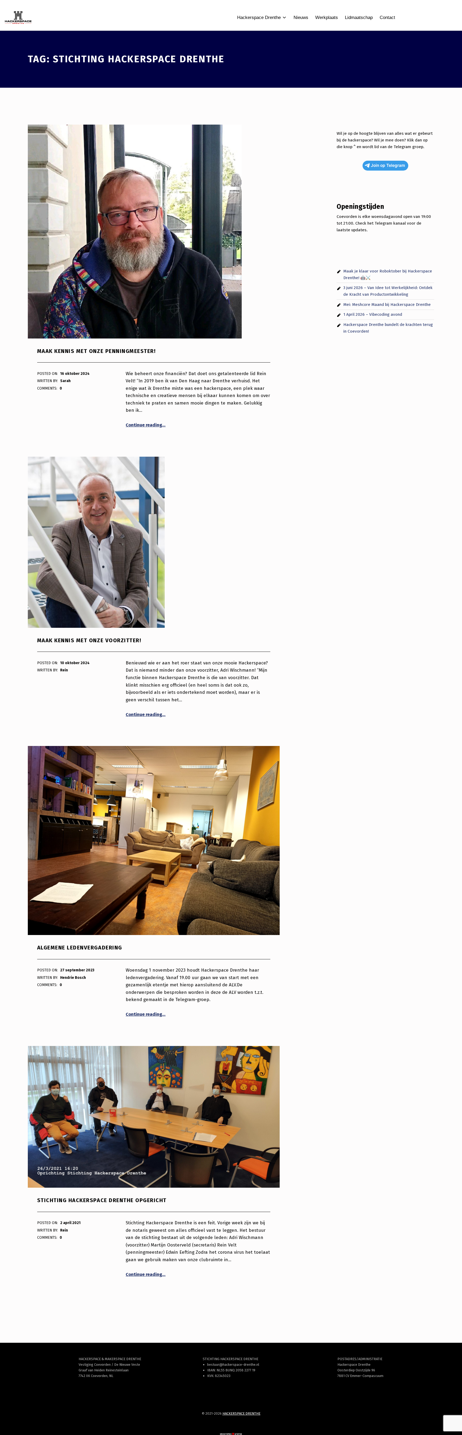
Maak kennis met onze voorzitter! (89, 640)
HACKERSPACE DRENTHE (241, 1413)
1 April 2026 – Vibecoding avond (372, 314)
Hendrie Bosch (73, 977)
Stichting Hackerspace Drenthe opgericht (102, 1200)
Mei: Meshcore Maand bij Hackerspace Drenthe (387, 304)
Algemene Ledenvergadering (79, 947)
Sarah (65, 381)
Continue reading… (145, 425)
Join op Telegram (388, 165)
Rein (64, 670)
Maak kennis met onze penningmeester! (96, 351)
